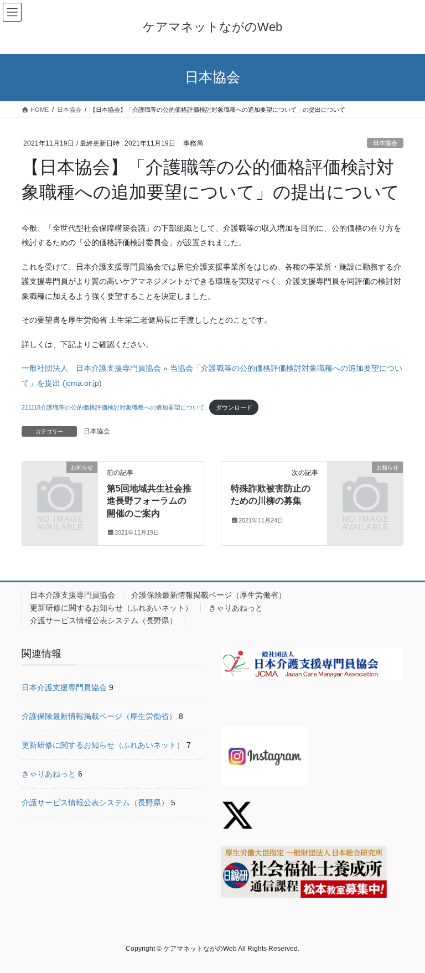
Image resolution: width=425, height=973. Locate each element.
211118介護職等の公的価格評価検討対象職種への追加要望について (113, 407)
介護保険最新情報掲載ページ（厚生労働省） (208, 595)
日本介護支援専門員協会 (72, 595)
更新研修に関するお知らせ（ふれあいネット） (111, 607)
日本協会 (385, 142)
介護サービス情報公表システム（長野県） (103, 620)
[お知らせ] (59, 484)
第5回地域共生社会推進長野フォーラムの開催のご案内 (149, 501)
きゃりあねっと (236, 607)
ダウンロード (234, 407)
